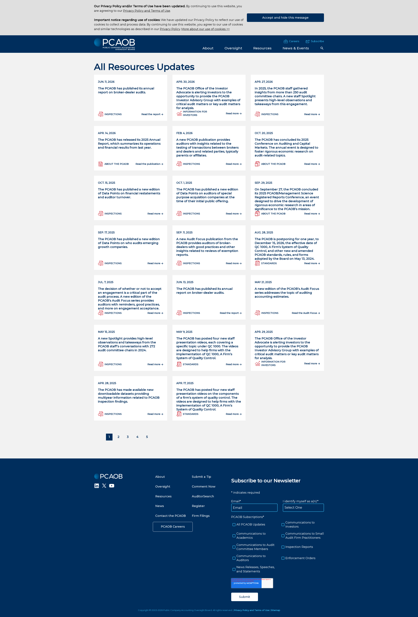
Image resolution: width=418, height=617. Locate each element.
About (160, 477)
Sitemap (275, 610)
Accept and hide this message (285, 17)
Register (198, 506)
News (159, 506)
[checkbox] (277, 547)
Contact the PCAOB (170, 516)
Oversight (162, 486)
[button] (322, 48)
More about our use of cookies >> (205, 29)
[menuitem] (207, 48)
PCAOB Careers (173, 526)
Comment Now (203, 486)
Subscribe (317, 41)
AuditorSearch (203, 496)
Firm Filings (200, 516)
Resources (163, 496)
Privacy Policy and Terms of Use (146, 11)
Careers (294, 41)
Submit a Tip (201, 477)
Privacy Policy (170, 29)
